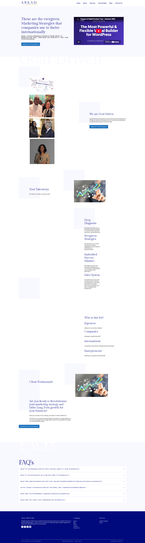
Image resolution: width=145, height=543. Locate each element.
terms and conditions (67, 541)
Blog (110, 3)
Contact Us (118, 3)
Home (78, 3)
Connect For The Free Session (29, 426)
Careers (75, 526)
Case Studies (102, 3)
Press (75, 524)
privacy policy (78, 541)
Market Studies (103, 521)
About (85, 3)
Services (92, 3)
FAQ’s (100, 523)
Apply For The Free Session (31, 44)
